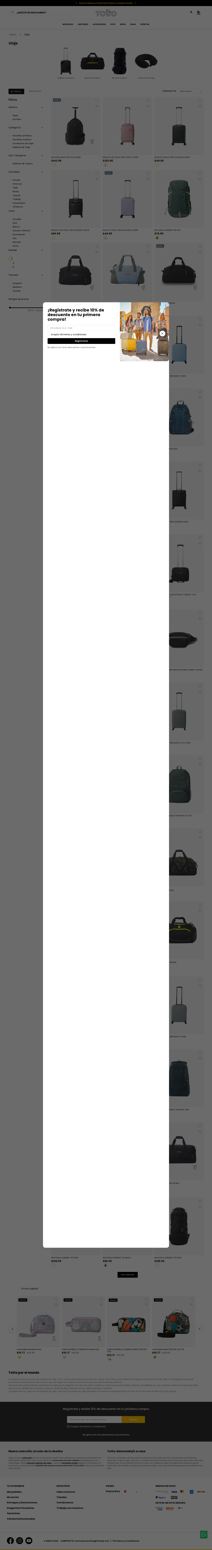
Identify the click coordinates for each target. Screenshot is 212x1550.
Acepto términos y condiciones (68, 334)
